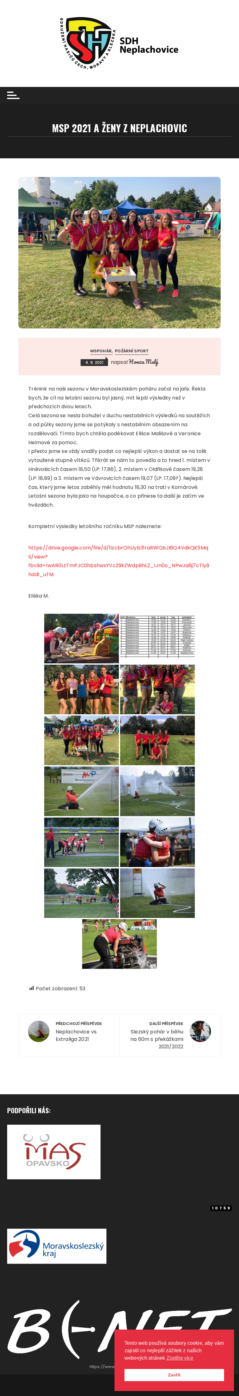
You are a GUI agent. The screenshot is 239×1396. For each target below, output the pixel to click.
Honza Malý (143, 361)
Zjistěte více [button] (180, 1358)
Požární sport (132, 351)
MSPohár (101, 351)
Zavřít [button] (174, 1374)
